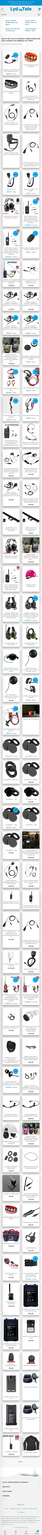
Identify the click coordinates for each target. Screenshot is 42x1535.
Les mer (29, 1522)
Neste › (21, 1462)
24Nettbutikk (24, 1527)
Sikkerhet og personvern (29, 1508)
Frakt (6, 1508)
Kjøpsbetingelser (15, 1508)
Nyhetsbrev (21, 1512)
